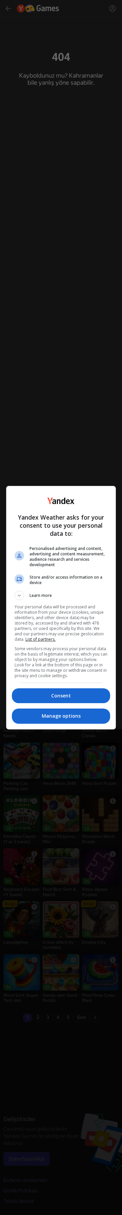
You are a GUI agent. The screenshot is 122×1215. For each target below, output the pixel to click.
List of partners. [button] (40, 639)
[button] (61, 595)
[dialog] (61, 607)
